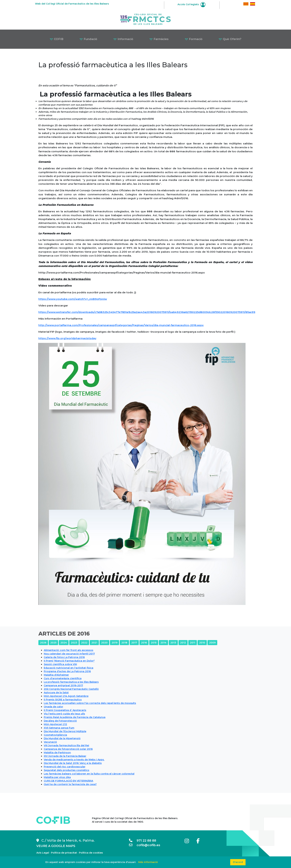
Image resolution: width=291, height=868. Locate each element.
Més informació (148, 862)
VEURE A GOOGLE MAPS (55, 846)
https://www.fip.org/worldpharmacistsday (67, 338)
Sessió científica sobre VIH (60, 664)
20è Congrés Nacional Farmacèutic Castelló (71, 689)
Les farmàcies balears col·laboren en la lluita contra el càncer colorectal (89, 773)
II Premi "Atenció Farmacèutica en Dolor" (69, 660)
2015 (153, 642)
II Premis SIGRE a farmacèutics (63, 699)
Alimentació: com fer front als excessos (68, 650)
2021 (94, 642)
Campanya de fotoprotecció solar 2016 (68, 749)
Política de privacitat (64, 852)
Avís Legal (42, 852)
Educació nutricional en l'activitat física (68, 667)
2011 (192, 642)
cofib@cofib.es (146, 845)
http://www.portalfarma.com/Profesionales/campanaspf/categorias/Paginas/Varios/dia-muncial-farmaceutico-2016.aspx (121, 325)
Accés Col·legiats (188, 4)
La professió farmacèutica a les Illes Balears (71, 681)
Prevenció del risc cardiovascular (64, 766)
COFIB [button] (58, 39)
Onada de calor (53, 706)
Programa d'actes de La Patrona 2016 (67, 671)
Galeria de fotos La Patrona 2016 (64, 657)
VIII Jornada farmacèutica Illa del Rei (66, 745)
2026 (43, 642)
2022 (84, 642)
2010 (202, 642)
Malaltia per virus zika (57, 777)
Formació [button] (195, 39)
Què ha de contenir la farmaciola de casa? (70, 784)
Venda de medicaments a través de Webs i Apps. (74, 759)
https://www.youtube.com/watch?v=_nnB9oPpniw (72, 299)
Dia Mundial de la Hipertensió (62, 738)
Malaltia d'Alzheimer (56, 674)
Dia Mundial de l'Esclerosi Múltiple (65, 731)
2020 (104, 642)
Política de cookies (91, 852)
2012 (183, 642)
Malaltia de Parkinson (57, 752)
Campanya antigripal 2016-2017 (63, 685)
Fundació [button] (90, 39)
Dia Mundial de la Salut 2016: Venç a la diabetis (73, 763)
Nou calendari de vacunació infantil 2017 (69, 653)
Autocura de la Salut (56, 692)
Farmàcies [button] (161, 39)
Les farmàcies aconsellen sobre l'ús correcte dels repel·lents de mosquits (90, 703)
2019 (114, 642)
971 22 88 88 (144, 840)
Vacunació (50, 741)
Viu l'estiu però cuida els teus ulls (64, 713)
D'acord (238, 862)
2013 (173, 642)
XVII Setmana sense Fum (59, 727)
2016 (144, 642)
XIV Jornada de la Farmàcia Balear (65, 756)
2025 (53, 642)
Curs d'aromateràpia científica (63, 678)
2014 (163, 642)
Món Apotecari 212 (55, 724)
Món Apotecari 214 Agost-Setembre (66, 696)
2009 (212, 642)
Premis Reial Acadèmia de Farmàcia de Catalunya (74, 717)
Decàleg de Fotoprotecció (60, 720)
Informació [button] (125, 39)
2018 (124, 642)
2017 (134, 642)
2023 (74, 642)
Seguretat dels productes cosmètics (66, 770)
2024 (63, 642)
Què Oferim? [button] (231, 39)
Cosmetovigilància (55, 734)
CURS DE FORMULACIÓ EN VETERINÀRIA (68, 780)
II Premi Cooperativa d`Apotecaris (65, 710)
